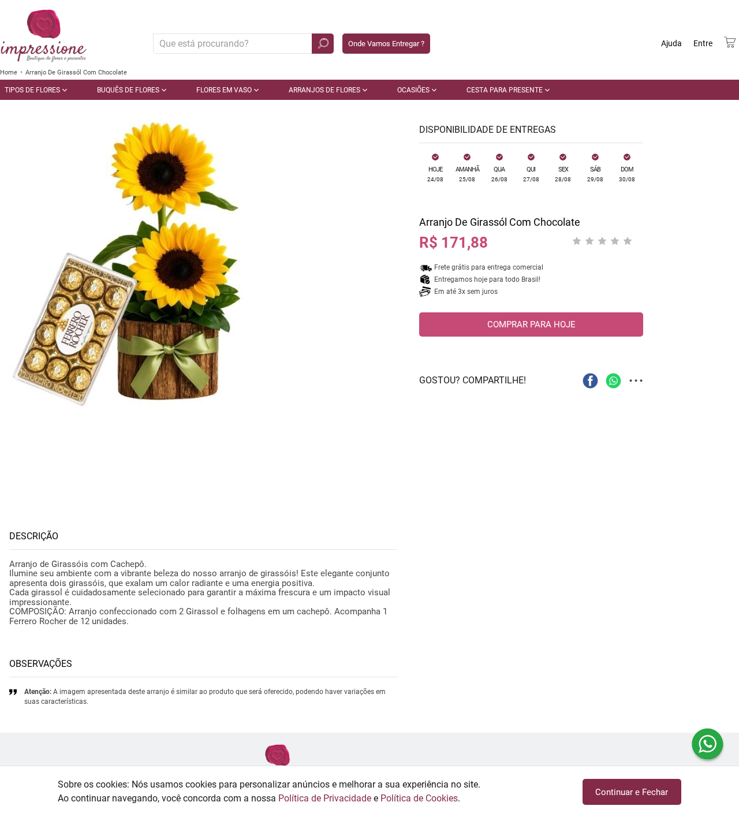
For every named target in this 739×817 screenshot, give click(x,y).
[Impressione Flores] (277, 764)
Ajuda (671, 43)
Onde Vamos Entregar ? (386, 43)
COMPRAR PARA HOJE (531, 324)
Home (8, 72)
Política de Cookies (419, 798)
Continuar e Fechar (631, 792)
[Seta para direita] (394, 265)
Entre (702, 43)
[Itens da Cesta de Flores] (730, 42)
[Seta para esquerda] (11, 265)
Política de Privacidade (324, 798)
